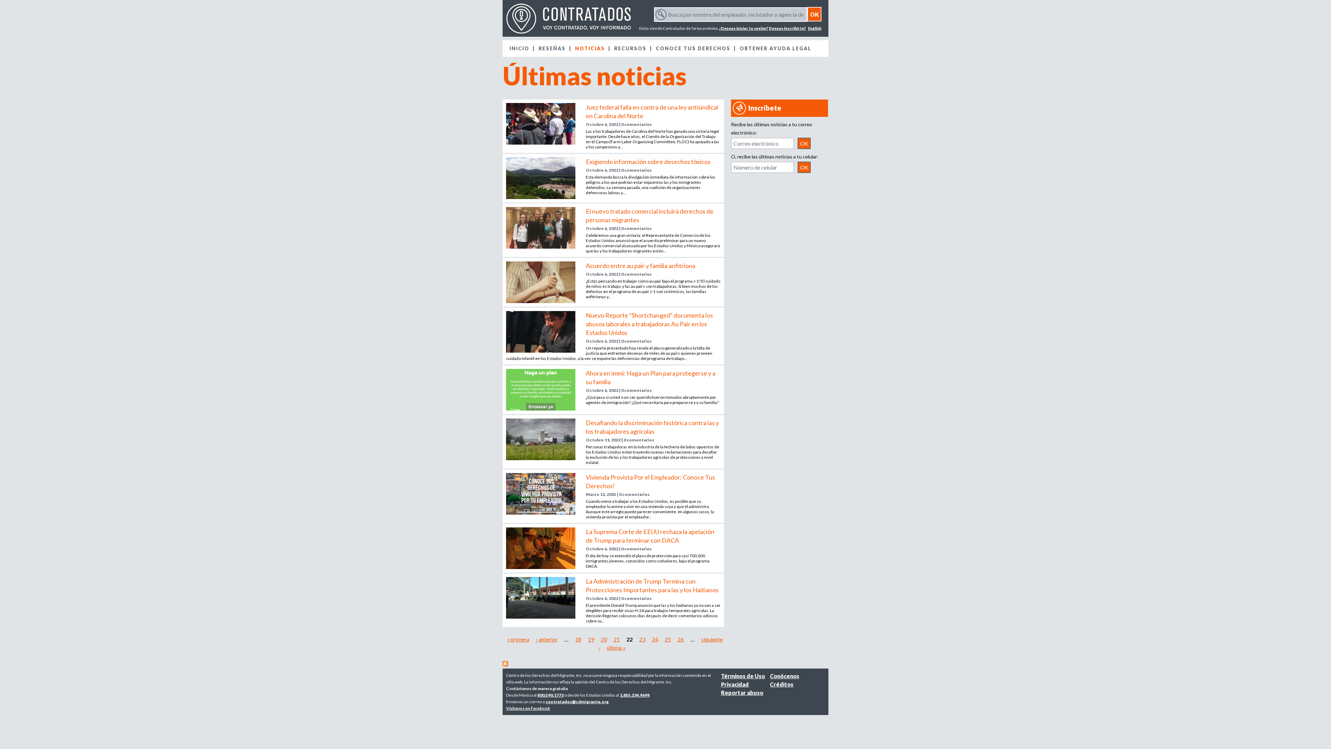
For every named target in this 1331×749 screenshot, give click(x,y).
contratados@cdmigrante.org (577, 701)
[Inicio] (568, 18)
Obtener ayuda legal (775, 48)
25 (668, 639)
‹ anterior (547, 639)
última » (616, 647)
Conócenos (784, 676)
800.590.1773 (550, 695)
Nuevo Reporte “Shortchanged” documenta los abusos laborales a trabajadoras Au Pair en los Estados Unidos (649, 323)
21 (617, 639)
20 (604, 639)
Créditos (781, 684)
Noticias (590, 48)
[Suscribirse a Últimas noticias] (505, 664)
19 (591, 639)
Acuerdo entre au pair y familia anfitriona (640, 265)
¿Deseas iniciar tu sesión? (743, 28)
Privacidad (735, 684)
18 (578, 639)
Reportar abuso (742, 692)
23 (642, 639)
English (814, 28)
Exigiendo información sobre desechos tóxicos (648, 161)
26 (681, 639)
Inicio (519, 48)
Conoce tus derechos (693, 48)
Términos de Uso (743, 676)
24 (655, 639)
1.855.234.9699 (635, 695)
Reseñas (552, 48)
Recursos (630, 48)
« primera (518, 639)
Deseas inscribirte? (787, 28)
